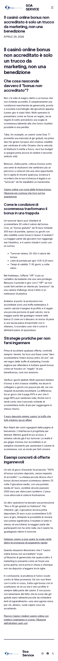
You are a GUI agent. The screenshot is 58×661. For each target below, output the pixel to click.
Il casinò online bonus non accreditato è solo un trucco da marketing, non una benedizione (29, 24)
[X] (53, 653)
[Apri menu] (52, 7)
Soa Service (32, 7)
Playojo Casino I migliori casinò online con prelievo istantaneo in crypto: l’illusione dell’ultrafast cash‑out (26, 620)
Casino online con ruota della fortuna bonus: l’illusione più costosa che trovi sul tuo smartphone (27, 193)
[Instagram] (42, 653)
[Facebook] (47, 653)
